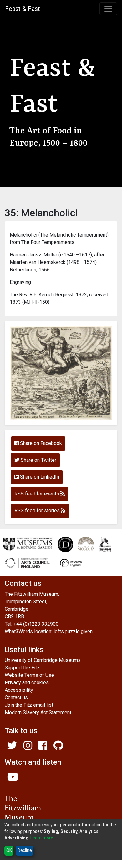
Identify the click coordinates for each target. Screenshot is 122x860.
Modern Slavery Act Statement (38, 712)
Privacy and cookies (27, 683)
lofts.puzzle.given (73, 631)
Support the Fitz (22, 668)
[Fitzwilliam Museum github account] (58, 747)
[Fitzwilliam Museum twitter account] (12, 747)
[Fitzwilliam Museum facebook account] (43, 747)
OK (9, 850)
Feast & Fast (22, 8)
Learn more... (43, 837)
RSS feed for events (37, 494)
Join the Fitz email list (29, 705)
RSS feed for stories (37, 511)
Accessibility (19, 690)
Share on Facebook (40, 443)
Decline (25, 850)
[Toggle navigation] (108, 8)
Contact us (16, 697)
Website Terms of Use (29, 675)
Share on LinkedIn (39, 477)
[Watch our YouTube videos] (13, 779)
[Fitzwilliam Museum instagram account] (28, 747)
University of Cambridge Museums (43, 660)
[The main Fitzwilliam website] (61, 812)
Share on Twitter (37, 460)
